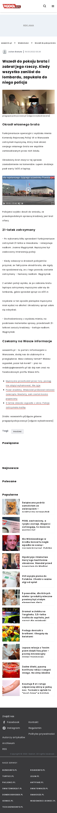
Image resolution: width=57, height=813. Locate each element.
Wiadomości (23, 43)
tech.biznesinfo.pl (12, 807)
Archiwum (8, 743)
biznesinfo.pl (9, 770)
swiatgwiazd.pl (39, 788)
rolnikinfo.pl (37, 770)
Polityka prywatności (41, 734)
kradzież (17, 431)
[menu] (53, 6)
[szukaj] (44, 6)
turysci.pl (8, 776)
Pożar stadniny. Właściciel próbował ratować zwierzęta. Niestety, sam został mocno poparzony (30, 394)
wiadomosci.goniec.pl (42, 801)
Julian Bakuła (15, 51)
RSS (4, 749)
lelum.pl (34, 776)
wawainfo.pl (6, 43)
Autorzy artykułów (13, 737)
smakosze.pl (37, 794)
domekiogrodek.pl (12, 794)
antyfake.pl (36, 782)
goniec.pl (7, 801)
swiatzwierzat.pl (12, 788)
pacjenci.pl (8, 782)
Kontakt (33, 722)
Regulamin (35, 728)
